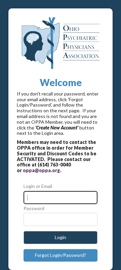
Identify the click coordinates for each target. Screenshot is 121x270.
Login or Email (38, 186)
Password (34, 208)
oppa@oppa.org (41, 170)
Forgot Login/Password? (60, 255)
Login (60, 237)
